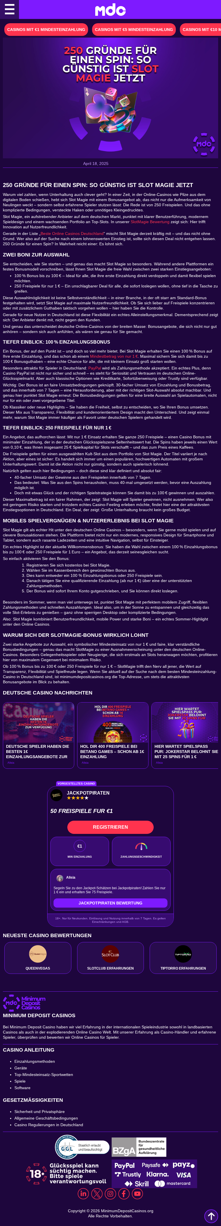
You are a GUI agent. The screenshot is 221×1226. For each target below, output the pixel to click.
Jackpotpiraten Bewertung (110, 903)
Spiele (20, 1081)
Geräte (20, 1068)
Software (22, 1087)
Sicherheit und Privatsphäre (39, 1111)
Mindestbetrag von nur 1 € (114, 356)
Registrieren (110, 827)
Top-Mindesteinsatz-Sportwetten (43, 1074)
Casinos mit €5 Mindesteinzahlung (134, 29)
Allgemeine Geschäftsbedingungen (46, 1118)
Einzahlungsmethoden (34, 1061)
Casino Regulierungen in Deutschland (49, 1124)
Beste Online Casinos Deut (65, 233)
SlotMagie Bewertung (150, 221)
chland (98, 233)
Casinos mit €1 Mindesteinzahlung (46, 29)
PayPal (94, 368)
